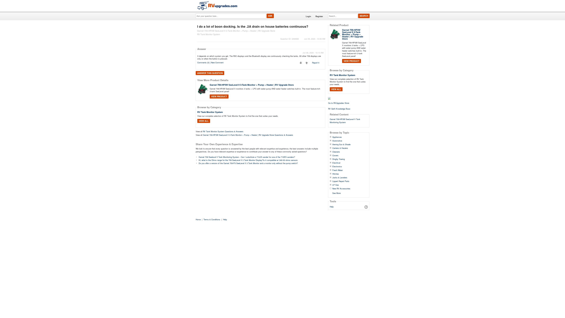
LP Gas (335, 185)
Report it (315, 63)
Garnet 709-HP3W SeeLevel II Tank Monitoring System (345, 121)
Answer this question (210, 73)
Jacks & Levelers (339, 178)
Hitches (335, 174)
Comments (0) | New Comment (210, 62)
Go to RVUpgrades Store (338, 103)
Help (332, 206)
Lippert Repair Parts (340, 181)
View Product (219, 96)
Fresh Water (337, 170)
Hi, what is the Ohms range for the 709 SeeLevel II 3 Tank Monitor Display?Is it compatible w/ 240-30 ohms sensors (248, 160)
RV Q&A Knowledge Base (339, 108)
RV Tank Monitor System (210, 112)
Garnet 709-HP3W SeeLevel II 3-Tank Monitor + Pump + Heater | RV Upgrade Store (252, 84)
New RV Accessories (341, 189)
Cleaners (336, 152)
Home (198, 219)
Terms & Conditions (211, 219)
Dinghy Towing (338, 159)
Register (319, 16)
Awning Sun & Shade (341, 144)
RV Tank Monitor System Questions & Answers (223, 131)
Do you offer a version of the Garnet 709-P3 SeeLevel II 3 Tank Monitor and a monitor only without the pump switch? (248, 163)
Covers (335, 155)
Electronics (337, 166)
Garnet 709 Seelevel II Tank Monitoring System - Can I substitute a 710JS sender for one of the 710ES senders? (247, 157)
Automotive (337, 141)
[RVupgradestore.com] (217, 5)
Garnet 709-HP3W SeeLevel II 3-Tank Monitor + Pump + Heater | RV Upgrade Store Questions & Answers (248, 135)
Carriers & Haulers (340, 148)
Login (308, 16)
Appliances (337, 137)
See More (336, 193)
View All (204, 120)
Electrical (336, 163)
